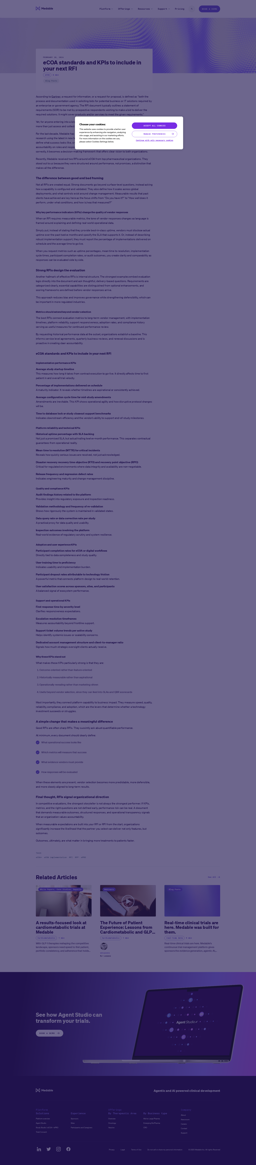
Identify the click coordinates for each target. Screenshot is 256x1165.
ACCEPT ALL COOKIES (154, 125)
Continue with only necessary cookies (154, 140)
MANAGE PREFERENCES (154, 134)
